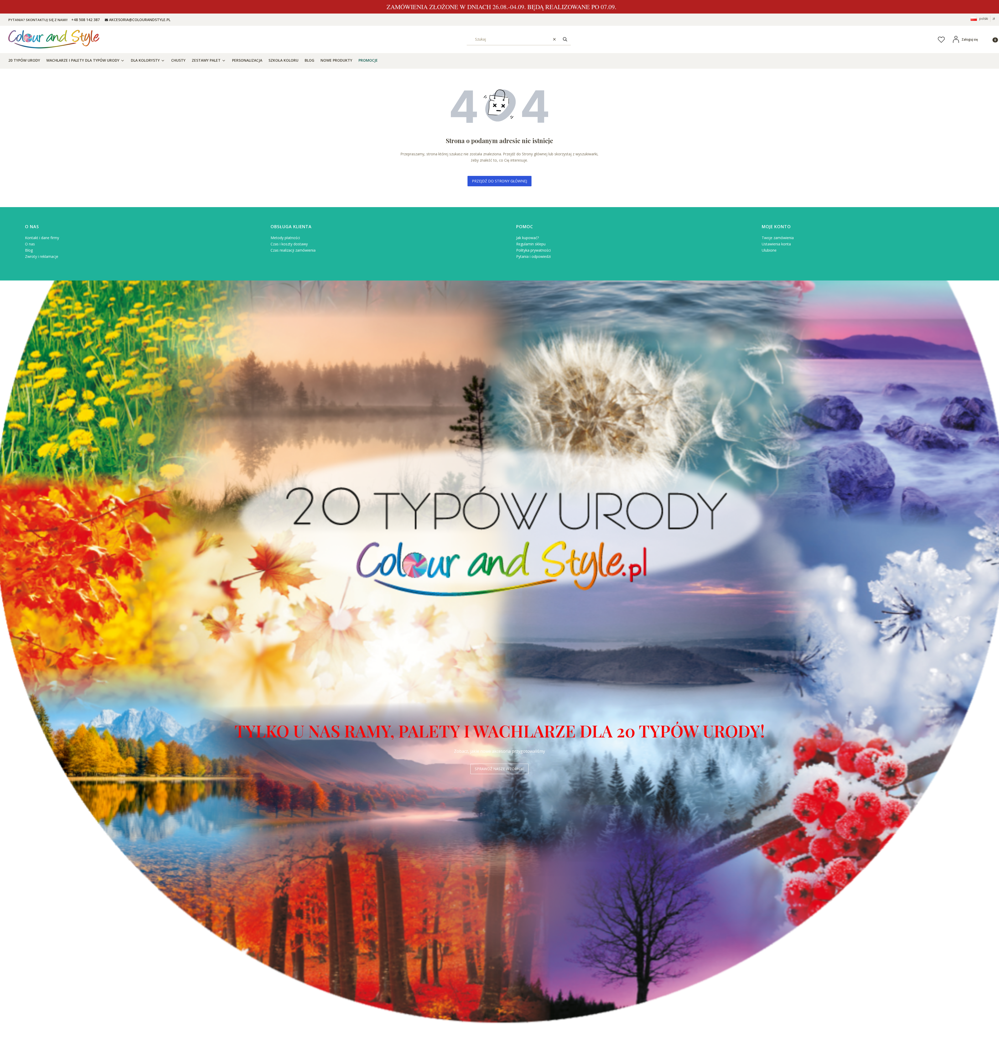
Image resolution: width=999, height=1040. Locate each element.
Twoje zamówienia (778, 237)
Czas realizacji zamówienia (293, 250)
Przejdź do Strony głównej (499, 180)
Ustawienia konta (776, 243)
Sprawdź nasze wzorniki (499, 768)
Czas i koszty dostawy (289, 243)
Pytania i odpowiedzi (533, 256)
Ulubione (769, 250)
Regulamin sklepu (531, 243)
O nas (30, 243)
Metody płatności (285, 237)
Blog (29, 250)
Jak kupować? (527, 237)
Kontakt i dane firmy (42, 237)
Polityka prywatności (533, 250)
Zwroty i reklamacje (41, 256)
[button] (565, 39)
